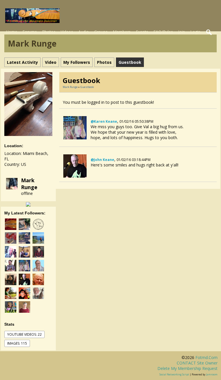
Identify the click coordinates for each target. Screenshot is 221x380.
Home (11, 31)
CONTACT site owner (197, 363)
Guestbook (87, 87)
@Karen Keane (104, 121)
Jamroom (212, 374)
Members (122, 31)
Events (142, 31)
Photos (49, 31)
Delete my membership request (187, 368)
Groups (101, 31)
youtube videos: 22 (24, 334)
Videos (67, 31)
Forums (29, 31)
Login (195, 31)
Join (181, 31)
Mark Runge (29, 184)
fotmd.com (206, 357)
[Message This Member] (28, 204)
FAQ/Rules (163, 31)
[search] (209, 32)
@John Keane (102, 159)
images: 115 (17, 343)
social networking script (174, 374)
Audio (83, 31)
